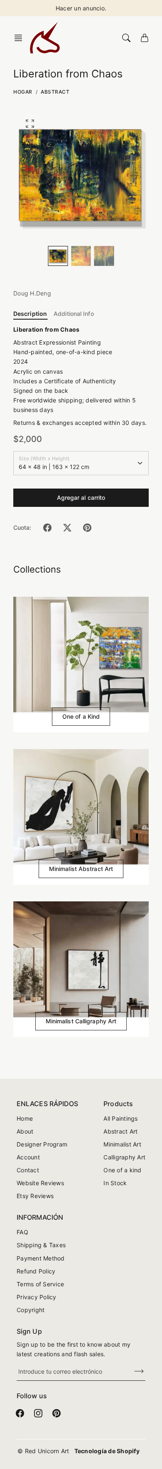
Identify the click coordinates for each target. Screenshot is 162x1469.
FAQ (22, 1232)
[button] (20, 38)
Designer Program (42, 1144)
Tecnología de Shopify (107, 1450)
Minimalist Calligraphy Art (81, 1021)
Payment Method (41, 1258)
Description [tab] (30, 313)
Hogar (22, 92)
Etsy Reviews (35, 1195)
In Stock (115, 1182)
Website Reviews (40, 1182)
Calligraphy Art (124, 1157)
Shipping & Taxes (41, 1244)
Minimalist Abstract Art (81, 868)
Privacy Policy (36, 1296)
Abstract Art (120, 1131)
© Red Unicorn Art (43, 1450)
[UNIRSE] (133, 1371)
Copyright (30, 1309)
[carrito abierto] (144, 38)
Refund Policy (36, 1271)
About (25, 1131)
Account (28, 1157)
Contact (28, 1170)
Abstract (55, 92)
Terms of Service (40, 1284)
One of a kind (122, 1170)
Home (25, 1118)
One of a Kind (81, 716)
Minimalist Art (122, 1144)
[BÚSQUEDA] (126, 38)
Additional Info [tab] (74, 313)
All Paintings (120, 1118)
